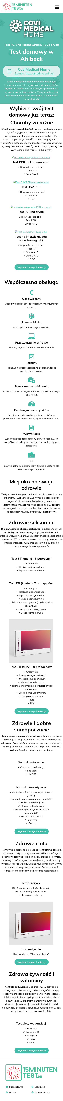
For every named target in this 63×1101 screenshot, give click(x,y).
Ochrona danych (42, 1092)
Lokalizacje (39, 1087)
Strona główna (16, 1087)
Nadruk (12, 1092)
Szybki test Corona (18, 6)
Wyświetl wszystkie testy (31, 267)
